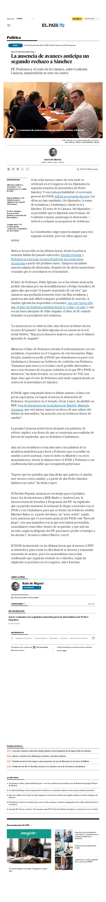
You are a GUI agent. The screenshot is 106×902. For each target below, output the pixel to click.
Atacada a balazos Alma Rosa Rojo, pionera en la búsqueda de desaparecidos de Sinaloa (52, 751)
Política (14, 38)
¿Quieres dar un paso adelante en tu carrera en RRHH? (86, 861)
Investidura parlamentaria (22, 52)
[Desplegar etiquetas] (93, 638)
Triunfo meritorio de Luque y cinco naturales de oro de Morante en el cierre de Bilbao (50, 761)
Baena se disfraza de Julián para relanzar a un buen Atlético (39, 756)
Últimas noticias (15, 746)
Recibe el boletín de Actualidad (27, 597)
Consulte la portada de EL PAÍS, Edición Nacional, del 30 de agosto (50, 45)
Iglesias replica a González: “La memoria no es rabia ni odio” (17, 188)
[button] (53, 110)
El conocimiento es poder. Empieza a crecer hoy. (28, 869)
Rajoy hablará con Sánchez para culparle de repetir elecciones (16, 201)
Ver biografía (29, 588)
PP (12, 638)
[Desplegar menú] (9, 25)
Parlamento (54, 638)
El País (10, 624)
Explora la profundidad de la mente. (85, 847)
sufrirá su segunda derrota (72, 196)
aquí (64, 650)
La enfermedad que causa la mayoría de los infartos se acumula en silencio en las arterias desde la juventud (51, 790)
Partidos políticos (40, 638)
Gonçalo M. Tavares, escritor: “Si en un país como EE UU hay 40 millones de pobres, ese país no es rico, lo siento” (54, 809)
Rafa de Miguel (53, 159)
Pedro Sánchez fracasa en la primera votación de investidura (16, 214)
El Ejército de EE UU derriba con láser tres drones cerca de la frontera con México (48, 766)
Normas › (91, 604)
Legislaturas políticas (23, 638)
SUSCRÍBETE (77, 19)
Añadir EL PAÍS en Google (88, 169)
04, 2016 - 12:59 (56, 162)
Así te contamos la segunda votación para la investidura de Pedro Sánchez (48, 618)
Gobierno (64, 638)
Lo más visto (12, 778)
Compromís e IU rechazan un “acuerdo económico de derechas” (17, 228)
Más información (17, 650)
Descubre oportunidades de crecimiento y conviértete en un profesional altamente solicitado (87, 835)
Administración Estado (79, 638)
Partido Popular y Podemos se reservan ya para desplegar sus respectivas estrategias (47, 259)
